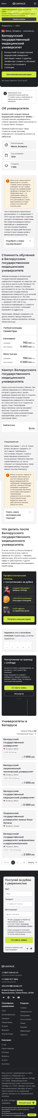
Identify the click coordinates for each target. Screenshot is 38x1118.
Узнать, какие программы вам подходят (13, 515)
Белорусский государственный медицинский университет (19, 794)
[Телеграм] (3, 997)
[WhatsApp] (31, 948)
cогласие (15, 930)
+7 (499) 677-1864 (10, 979)
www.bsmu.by (28, 31)
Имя (7, 889)
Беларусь (9, 749)
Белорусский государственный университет (13, 742)
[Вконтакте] (13, 997)
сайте (16, 310)
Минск (16, 749)
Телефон (8, 899)
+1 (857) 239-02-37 (10, 973)
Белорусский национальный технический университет (18, 768)
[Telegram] (27, 948)
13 (24, 862)
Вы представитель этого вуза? (14, 80)
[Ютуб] (18, 997)
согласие (16, 920)
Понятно (32, 1115)
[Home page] (19, 4)
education (12, 986)
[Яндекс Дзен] (8, 997)
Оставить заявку (19, 688)
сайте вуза (6, 136)
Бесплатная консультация (19, 74)
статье (10, 566)
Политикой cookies (20, 1115)
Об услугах (19, 694)
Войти (4, 4)
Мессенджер (11, 910)
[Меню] (34, 3)
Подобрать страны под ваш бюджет (15, 242)
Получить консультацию (19, 619)
